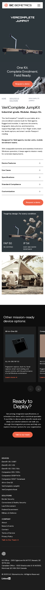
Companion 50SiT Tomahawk (13, 479)
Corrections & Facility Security (14, 502)
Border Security (8, 499)
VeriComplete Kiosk (9, 489)
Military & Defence (9, 513)
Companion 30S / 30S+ (11, 472)
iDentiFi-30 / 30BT (9, 462)
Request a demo (22, 84)
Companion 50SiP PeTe (11, 475)
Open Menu (39, 5)
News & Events (8, 526)
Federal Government (10, 509)
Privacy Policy (7, 536)
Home (4, 98)
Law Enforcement (9, 506)
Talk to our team (23, 435)
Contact (5, 529)
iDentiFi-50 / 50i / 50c (11, 468)
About (4, 522)
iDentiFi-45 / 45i (8, 465)
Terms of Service (8, 533)
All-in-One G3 (7, 482)
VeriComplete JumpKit (11, 486)
